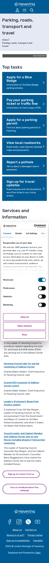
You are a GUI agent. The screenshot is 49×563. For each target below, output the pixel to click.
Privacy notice (35, 535)
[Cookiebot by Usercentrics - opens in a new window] (34, 226)
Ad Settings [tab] (31, 233)
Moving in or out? (15, 535)
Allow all (24, 317)
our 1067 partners (20, 247)
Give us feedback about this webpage (24, 489)
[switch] (42, 288)
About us (17, 530)
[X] (28, 522)
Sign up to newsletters (18, 540)
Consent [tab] (7, 233)
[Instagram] (19, 522)
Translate (38, 540)
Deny (24, 334)
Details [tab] (18, 233)
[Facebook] (10, 522)
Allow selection (24, 326)
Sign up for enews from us (21, 474)
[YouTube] (37, 522)
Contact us (30, 530)
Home (5, 39)
